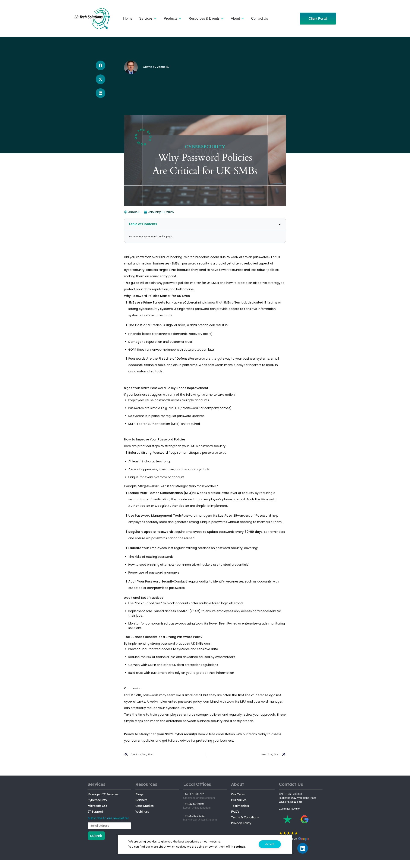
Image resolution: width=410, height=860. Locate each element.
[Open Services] (155, 18)
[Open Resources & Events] (222, 18)
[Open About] (242, 18)
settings (239, 847)
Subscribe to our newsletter (108, 818)
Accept (269, 844)
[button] (100, 65)
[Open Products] (180, 18)
